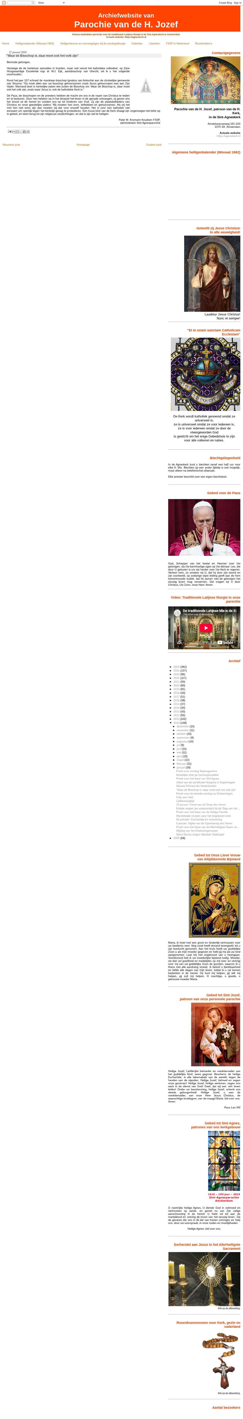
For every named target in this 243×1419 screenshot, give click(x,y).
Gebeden (137, 43)
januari (181, 767)
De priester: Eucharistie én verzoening (199, 819)
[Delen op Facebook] (24, 132)
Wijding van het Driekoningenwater (197, 830)
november (183, 730)
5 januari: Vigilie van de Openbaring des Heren (204, 823)
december (183, 726)
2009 (177, 838)
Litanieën (154, 43)
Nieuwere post (11, 144)
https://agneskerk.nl (228, 135)
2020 (177, 685)
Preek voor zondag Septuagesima (196, 771)
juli (179, 745)
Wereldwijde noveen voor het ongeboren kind (203, 815)
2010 (177, 722)
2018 (177, 692)
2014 (177, 707)
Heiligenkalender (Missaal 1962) (34, 43)
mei (179, 752)
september (183, 737)
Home (5, 43)
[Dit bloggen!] (17, 132)
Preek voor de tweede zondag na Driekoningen (204, 793)
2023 (177, 674)
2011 (177, 718)
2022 (177, 678)
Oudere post (153, 144)
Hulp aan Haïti (184, 797)
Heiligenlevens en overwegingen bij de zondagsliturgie (92, 43)
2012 (177, 715)
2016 (177, 700)
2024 (177, 670)
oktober (182, 733)
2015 (177, 704)
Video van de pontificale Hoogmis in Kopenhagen (205, 782)
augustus (183, 741)
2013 (177, 711)
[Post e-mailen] (9, 131)
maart (181, 759)
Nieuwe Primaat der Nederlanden (196, 785)
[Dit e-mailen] (14, 132)
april (180, 756)
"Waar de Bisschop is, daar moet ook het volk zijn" (206, 789)
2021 (177, 681)
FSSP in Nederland (177, 43)
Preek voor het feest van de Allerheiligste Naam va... (207, 827)
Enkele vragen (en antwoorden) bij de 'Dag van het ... (208, 808)
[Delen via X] (21, 132)
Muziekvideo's (203, 43)
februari (182, 763)
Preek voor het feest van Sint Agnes (197, 778)
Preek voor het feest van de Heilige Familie (202, 812)
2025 (177, 666)
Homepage (83, 144)
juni (179, 748)
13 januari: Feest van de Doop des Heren (201, 804)
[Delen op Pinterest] (28, 132)
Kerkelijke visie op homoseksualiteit (197, 774)
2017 (177, 696)
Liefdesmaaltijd (185, 800)
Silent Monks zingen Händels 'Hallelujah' (200, 834)
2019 (177, 689)
